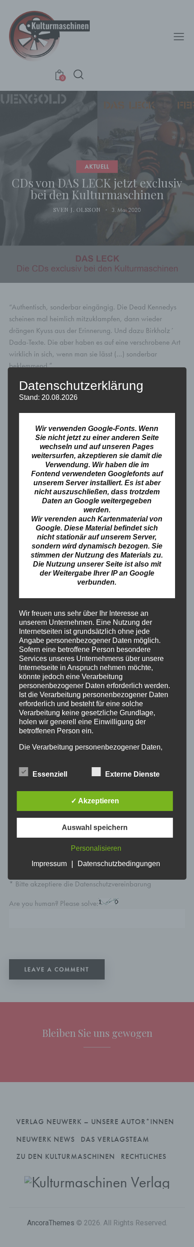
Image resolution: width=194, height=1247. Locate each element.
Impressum (49, 863)
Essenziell (50, 774)
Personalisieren (96, 848)
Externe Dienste (133, 774)
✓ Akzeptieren (95, 801)
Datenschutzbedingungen (119, 863)
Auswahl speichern (95, 827)
